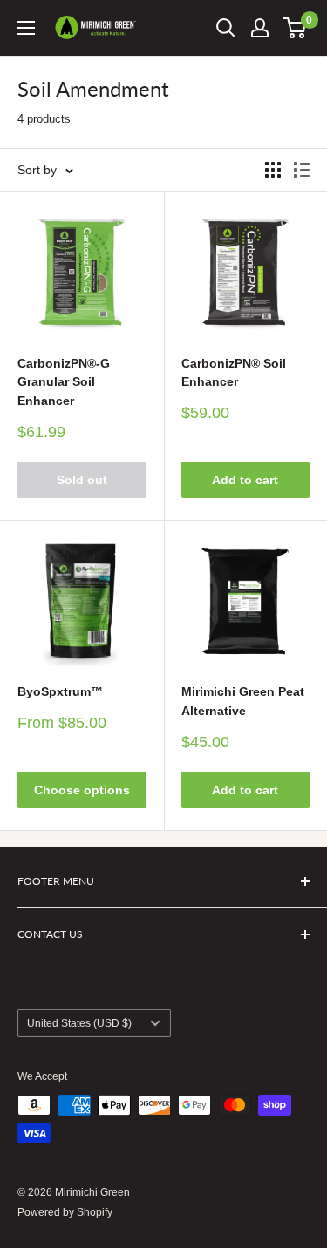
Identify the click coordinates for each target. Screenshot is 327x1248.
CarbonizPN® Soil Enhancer (233, 372)
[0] (295, 27)
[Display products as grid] (273, 170)
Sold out (82, 480)
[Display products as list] (302, 170)
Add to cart (245, 480)
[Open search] (225, 27)
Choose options (82, 790)
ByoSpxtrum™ (60, 691)
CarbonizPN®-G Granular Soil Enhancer (63, 382)
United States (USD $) (79, 1023)
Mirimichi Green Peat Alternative (242, 701)
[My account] (260, 27)
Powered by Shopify (64, 1212)
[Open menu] (26, 28)
